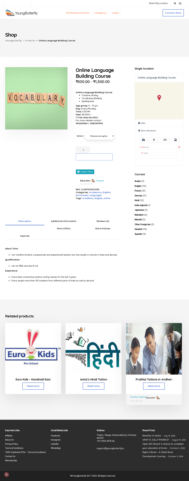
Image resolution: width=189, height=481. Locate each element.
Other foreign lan (142, 224)
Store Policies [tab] (102, 228)
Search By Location (158, 3)
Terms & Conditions (14, 448)
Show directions (148, 130)
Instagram (56, 440)
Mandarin (139, 215)
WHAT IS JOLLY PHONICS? (155, 439)
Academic (87, 198)
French (138, 191)
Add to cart (94, 156)
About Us (9, 440)
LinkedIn (55, 444)
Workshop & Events (78, 12)
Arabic (138, 181)
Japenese (139, 210)
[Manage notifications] (6, 474)
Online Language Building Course (157, 77)
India (143, 123)
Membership (11, 460)
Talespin (100, 180)
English (106, 192)
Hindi (137, 200)
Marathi (138, 219)
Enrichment (82, 195)
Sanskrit (138, 229)
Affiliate (8, 435)
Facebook (55, 435)
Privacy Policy (11, 444)
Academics (95, 192)
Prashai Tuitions (138, 397)
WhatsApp (56, 448)
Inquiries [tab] (25, 235)
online (107, 198)
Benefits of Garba (151, 435)
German (138, 195)
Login (115, 12)
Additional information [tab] (63, 221)
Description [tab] (24, 221)
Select (80, 136)
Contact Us (10, 456)
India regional (141, 205)
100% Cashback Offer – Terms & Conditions (25, 452)
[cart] (180, 3)
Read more (33, 386)
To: (142, 153)
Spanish (138, 234)
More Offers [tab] (64, 228)
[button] (159, 98)
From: (142, 147)
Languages (95, 195)
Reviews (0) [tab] (103, 221)
